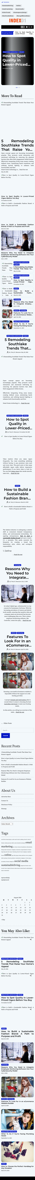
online (7, 855)
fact (14, 847)
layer (11, 852)
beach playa (9, 839)
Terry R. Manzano (16, 352)
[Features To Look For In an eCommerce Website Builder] (17, 661)
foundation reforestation (26, 847)
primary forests (7, 858)
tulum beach (23, 868)
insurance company (11, 849)
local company (23, 852)
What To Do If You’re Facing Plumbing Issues (23, 325)
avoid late (3, 839)
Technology (17, 299)
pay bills (14, 855)
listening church (16, 852)
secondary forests (5, 861)
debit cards (14, 843)
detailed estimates (21, 843)
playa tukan (18, 855)
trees (6, 868)
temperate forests (24, 865)
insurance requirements (21, 849)
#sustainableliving (7, 5)
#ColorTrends (6, 12)
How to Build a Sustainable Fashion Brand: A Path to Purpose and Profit (24, 34)
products (13, 858)
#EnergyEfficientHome (23, 16)
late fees (8, 852)
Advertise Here (6, 797)
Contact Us (4, 801)
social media (21, 861)
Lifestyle (21, 52)
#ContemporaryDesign (20, 12)
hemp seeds (4, 849)
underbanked (29, 868)
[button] (15, 87)
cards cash (14, 839)
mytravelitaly (5, 878)
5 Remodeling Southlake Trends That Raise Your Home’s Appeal (17, 147)
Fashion (16, 288)
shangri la (12, 861)
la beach (29, 849)
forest (16, 847)
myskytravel (5, 880)
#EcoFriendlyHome (7, 16)
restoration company (20, 858)
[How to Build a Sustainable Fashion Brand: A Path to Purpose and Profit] (17, 516)
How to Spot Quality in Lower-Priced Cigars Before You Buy (15, 64)
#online (18, 5)
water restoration (5, 870)
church (25, 839)
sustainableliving (10, 865)
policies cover (25, 855)
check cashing (20, 839)
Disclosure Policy (6, 804)
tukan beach (17, 868)
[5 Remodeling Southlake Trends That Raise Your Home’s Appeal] (17, 366)
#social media (20, 9)
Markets (16, 310)
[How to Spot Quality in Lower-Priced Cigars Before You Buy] (17, 445)
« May (3, 920)
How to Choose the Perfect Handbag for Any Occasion (17, 1167)
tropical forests (10, 868)
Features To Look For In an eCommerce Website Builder (23, 315)
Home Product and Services (10, 52)
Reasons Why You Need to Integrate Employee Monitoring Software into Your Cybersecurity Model (17, 254)
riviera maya (28, 858)
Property (16, 264)
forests (19, 847)
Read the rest (24, 169)
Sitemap (3, 809)
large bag (3, 852)
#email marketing (7, 9)
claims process (8, 843)
